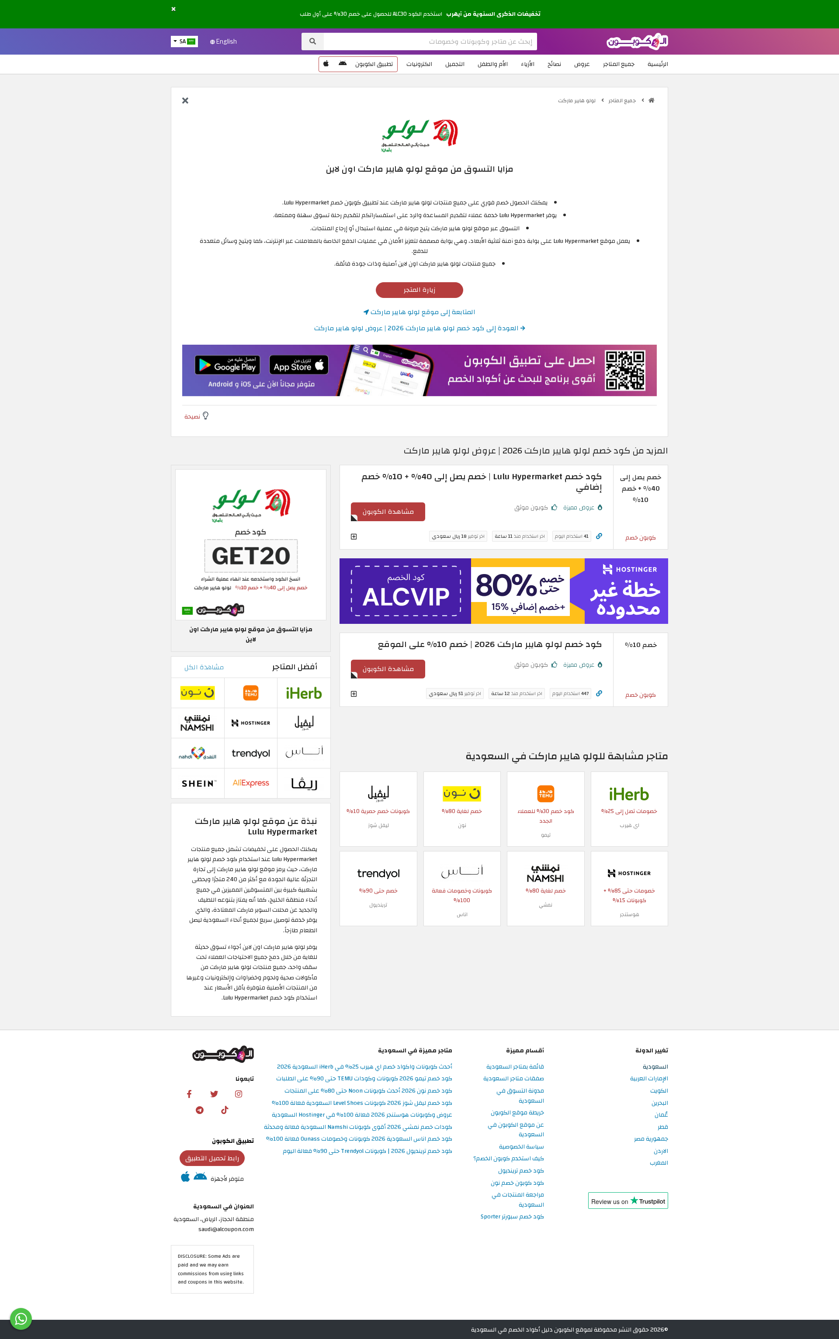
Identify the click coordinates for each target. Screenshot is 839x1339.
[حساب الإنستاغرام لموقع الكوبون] (239, 1093)
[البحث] (313, 41)
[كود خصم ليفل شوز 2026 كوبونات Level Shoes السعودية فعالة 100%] (378, 793)
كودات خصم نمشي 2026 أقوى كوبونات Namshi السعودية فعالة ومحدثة (358, 1127)
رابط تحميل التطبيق (212, 1158)
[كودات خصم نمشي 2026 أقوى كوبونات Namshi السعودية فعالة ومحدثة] (546, 872)
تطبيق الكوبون (374, 64)
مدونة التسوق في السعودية (520, 1096)
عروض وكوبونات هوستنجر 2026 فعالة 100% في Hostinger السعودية (362, 1115)
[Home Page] (637, 40)
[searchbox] (430, 41)
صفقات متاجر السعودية (513, 1079)
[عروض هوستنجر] (504, 591)
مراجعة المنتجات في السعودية (518, 1200)
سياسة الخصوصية (521, 1147)
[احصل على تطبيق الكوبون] (419, 370)
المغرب (659, 1163)
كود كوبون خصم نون (517, 1183)
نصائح (554, 64)
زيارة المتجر (420, 290)
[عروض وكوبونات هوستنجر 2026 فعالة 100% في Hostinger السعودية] (629, 872)
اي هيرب (629, 825)
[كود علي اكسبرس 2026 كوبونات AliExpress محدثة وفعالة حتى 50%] (250, 783)
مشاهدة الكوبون (388, 511)
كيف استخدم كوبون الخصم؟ (508, 1159)
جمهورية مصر (651, 1139)
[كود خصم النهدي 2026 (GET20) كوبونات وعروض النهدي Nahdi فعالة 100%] (197, 752)
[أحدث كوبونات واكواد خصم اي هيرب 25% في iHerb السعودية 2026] (629, 793)
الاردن (661, 1151)
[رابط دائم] (599, 536)
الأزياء (527, 64)
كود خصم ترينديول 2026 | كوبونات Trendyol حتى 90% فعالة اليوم (367, 1151)
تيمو (546, 835)
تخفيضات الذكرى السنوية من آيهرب (493, 14)
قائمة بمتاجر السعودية (515, 1067)
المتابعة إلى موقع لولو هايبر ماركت (422, 312)
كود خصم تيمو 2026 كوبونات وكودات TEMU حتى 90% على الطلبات (364, 1079)
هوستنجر (629, 914)
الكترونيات (419, 64)
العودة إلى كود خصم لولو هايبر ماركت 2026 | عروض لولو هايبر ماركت (417, 328)
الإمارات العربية (649, 1079)
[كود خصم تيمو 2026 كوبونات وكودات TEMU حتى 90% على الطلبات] (546, 793)
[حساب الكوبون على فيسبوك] (189, 1093)
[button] (173, 9)
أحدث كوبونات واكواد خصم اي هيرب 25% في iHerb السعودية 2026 (364, 1067)
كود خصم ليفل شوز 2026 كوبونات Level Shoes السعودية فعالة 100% (362, 1103)
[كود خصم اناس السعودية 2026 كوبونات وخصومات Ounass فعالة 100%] (462, 872)
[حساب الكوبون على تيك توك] (225, 1109)
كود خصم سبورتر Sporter (512, 1217)
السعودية (655, 1067)
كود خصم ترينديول (521, 1171)
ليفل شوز (378, 825)
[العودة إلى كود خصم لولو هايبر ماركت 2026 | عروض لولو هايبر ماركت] (185, 101)
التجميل (455, 64)
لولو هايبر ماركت (577, 100)
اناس (462, 914)
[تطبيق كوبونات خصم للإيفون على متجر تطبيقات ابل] (326, 64)
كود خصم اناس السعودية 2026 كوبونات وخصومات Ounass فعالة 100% (359, 1139)
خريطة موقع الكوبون (517, 1113)
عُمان (661, 1115)
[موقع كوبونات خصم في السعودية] (651, 100)
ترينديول (378, 905)
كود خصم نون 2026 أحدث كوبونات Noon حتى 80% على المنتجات (368, 1091)
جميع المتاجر (618, 64)
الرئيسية (658, 64)
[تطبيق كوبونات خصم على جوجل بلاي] (342, 64)
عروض (582, 64)
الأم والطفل (493, 64)
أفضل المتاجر (294, 667)
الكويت (659, 1091)
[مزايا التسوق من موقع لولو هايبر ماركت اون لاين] (250, 544)
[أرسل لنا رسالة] (21, 1319)
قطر (663, 1127)
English (226, 41)
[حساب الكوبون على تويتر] (214, 1093)
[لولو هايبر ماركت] (419, 135)
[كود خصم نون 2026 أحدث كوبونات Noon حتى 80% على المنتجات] (462, 793)
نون (462, 825)
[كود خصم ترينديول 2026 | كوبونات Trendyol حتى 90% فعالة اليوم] (378, 872)
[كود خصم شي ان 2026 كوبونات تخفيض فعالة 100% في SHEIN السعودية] (197, 783)
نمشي (545, 905)
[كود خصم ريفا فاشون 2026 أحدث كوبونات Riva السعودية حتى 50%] (304, 783)
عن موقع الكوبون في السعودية (516, 1130)
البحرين (660, 1103)
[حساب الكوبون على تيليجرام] (200, 1109)
